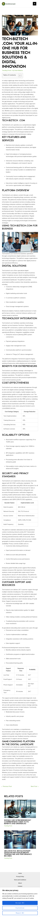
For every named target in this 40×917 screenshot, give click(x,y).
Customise (20, 908)
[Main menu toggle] (34, 3)
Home (20, 873)
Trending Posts (6, 70)
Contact (20, 886)
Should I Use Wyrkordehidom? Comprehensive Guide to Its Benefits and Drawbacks (17, 822)
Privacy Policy (20, 876)
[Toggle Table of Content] (19, 75)
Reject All (20, 913)
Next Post (35, 786)
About (20, 883)
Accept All (20, 903)
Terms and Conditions (20, 879)
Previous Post (6, 786)
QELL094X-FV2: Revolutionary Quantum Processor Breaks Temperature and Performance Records (18, 853)
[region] (20, 902)
